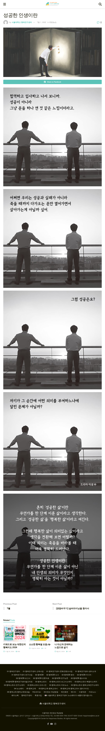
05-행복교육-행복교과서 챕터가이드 (74, 688)
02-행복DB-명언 (68, 674)
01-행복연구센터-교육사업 (33, 671)
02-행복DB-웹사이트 (79, 678)
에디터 (73, 692)
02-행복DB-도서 (52, 674)
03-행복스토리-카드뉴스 (58, 685)
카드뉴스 (52, 22)
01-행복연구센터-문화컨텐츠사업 (59, 671)
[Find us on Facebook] (48, 723)
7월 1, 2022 (41, 22)
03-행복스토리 (41, 681)
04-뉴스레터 (19, 688)
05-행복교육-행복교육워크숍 (18, 692)
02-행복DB (39, 674)
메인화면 (64, 692)
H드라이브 (36, 692)
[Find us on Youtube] (51, 723)
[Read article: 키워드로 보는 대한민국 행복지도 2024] (14, 633)
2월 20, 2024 (60, 651)
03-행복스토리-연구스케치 (14, 685)
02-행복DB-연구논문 (60, 678)
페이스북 (15, 695)
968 (18, 651)
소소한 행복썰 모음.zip (40, 644)
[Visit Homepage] (52, 4)
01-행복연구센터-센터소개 (85, 671)
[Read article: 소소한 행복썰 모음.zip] (40, 633)
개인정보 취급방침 (50, 692)
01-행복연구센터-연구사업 (22, 674)
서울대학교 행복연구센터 (22, 22)
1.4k (69, 651)
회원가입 (38, 695)
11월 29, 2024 (9, 651)
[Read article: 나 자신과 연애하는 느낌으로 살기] (66, 633)
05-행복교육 (31, 688)
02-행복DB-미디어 (84, 674)
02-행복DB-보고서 (23, 678)
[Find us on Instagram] (55, 723)
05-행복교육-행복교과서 (48, 688)
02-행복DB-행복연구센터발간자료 (19, 681)
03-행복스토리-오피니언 (36, 685)
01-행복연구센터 (13, 671)
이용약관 (82, 692)
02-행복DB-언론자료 (41, 678)
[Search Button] (100, 4)
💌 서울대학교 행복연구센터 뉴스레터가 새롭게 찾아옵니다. (69, 695)
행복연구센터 (26, 695)
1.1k (44, 648)
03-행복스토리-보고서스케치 (60, 681)
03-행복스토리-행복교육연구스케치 (85, 685)
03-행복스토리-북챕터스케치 (86, 681)
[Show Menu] (4, 4)
